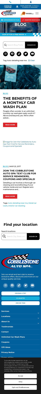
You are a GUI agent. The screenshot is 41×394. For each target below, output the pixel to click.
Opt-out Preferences (20, 387)
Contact (5, 332)
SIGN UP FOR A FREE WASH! (13, 34)
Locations (5, 316)
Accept (20, 376)
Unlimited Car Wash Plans (13, 337)
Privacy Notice (7, 352)
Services (5, 311)
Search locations (8, 231)
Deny (20, 382)
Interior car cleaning (16, 206)
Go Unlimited (20, 298)
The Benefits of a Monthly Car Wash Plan (20, 102)
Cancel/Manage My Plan (11, 20)
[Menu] (37, 13)
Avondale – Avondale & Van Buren (31, 6)
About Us (5, 322)
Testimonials (7, 327)
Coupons (5, 342)
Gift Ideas (5, 347)
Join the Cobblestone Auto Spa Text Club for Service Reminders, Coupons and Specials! (19, 175)
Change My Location (8, 6)
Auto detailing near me (18, 203)
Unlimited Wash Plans (32, 20)
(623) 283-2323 (10, 2)
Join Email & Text (20, 293)
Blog (5, 94)
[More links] (39, 20)
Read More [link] (10, 125)
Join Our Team (31, 2)
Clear (32, 60)
